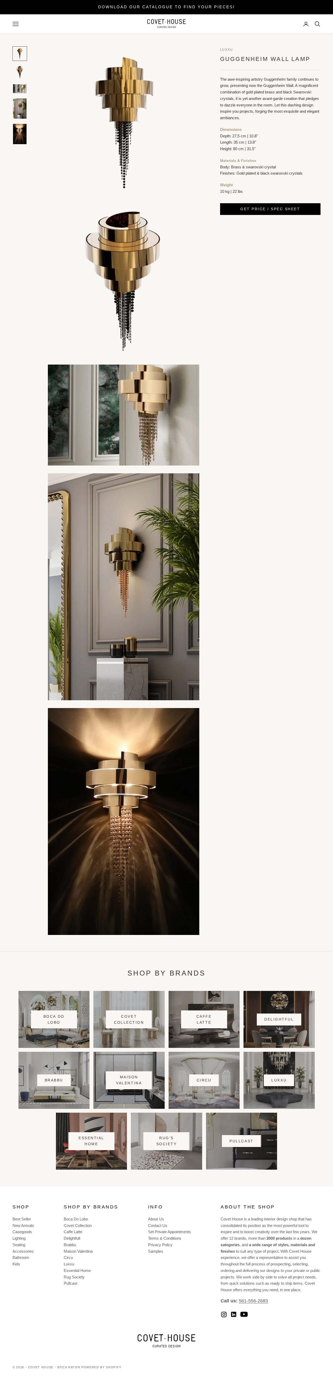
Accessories (23, 1251)
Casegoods (22, 1232)
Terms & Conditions (164, 1238)
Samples (155, 1251)
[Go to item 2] (19, 72)
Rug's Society (166, 1141)
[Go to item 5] (19, 134)
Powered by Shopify (101, 1367)
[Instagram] (224, 1314)
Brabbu (54, 1080)
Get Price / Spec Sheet (270, 209)
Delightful (279, 1019)
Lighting (18, 1238)
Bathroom (20, 1257)
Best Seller (21, 1219)
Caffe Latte (204, 1019)
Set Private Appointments (169, 1232)
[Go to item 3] (19, 89)
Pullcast (241, 1141)
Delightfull (72, 1238)
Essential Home (91, 1141)
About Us (156, 1219)
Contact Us (157, 1225)
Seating (18, 1245)
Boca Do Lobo (54, 1019)
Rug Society (74, 1277)
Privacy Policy (160, 1245)
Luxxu (226, 50)
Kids (16, 1264)
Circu (204, 1080)
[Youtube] (244, 1314)
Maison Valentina (129, 1080)
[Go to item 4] (19, 108)
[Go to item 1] (19, 53)
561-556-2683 (253, 1300)
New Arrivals (23, 1225)
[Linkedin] (233, 1314)
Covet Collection (129, 1019)
